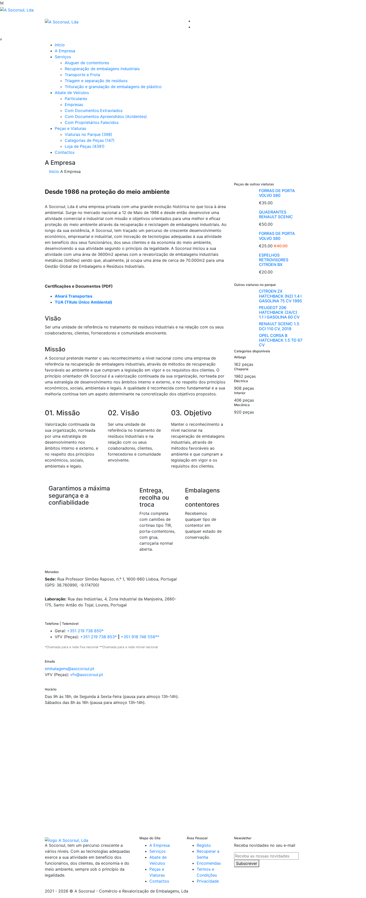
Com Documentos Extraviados (93, 110)
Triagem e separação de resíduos (96, 80)
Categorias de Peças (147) (90, 140)
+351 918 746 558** (140, 636)
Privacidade (208, 881)
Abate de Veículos (72, 92)
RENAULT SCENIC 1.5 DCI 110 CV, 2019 (279, 326)
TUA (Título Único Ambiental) (83, 302)
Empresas (74, 104)
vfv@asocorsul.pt (86, 674)
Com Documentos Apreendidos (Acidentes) (106, 116)
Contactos (64, 152)
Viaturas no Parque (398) (88, 134)
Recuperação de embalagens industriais (102, 68)
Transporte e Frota (82, 74)
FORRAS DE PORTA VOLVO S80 (277, 193)
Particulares (76, 98)
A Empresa (65, 50)
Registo (204, 845)
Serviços (63, 56)
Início (60, 44)
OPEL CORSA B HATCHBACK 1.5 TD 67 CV (280, 340)
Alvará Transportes (73, 296)
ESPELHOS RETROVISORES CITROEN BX (273, 260)
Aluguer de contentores (87, 62)
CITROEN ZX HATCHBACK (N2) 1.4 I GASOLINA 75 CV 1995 (280, 296)
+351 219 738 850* (85, 630)
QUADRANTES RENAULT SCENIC (276, 214)
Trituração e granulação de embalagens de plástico (113, 86)
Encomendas (209, 863)
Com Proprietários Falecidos (92, 122)
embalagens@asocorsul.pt (69, 668)
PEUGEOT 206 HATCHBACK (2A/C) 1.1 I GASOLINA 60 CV (279, 312)
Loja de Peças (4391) (85, 146)
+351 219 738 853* (98, 636)
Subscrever (246, 863)
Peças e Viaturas (70, 128)
